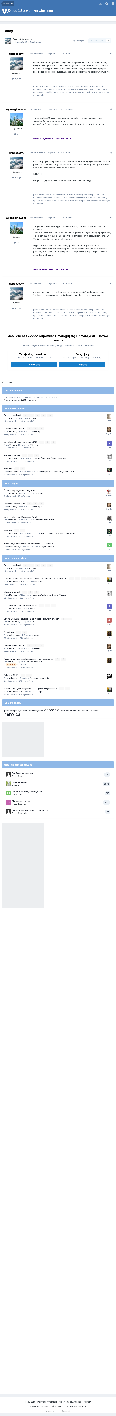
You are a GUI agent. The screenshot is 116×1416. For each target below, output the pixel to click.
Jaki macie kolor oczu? (14, 428)
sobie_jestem (15, 635)
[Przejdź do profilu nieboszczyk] (8, 41)
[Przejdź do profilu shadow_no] (109, 518)
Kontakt (87, 1402)
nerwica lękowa (36, 710)
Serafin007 (21, 400)
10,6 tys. (18, 78)
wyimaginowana (16, 109)
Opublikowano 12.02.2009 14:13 (51, 53)
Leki (34, 622)
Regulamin (30, 1402)
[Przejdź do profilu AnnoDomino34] (109, 620)
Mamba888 (14, 546)
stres (25, 710)
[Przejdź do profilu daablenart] (8, 802)
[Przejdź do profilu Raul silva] (109, 443)
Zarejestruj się (33, 364)
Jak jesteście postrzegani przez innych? (30, 810)
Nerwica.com (43, 10)
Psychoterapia (47, 546)
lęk (79, 710)
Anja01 (20, 785)
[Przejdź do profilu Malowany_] (109, 470)
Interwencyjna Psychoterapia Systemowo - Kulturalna (28, 544)
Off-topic (32, 418)
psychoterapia (10, 710)
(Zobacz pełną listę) (52, 397)
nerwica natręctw (68, 710)
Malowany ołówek (12, 455)
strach (96, 710)
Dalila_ (12, 418)
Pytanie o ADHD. (11, 675)
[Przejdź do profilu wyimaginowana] (16, 119)
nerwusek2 (14, 622)
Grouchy (13, 431)
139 (18, 134)
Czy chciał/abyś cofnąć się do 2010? (21, 442)
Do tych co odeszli (12, 415)
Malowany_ (32, 400)
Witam (36, 635)
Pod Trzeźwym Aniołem (22, 773)
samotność (87, 710)
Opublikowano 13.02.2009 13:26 (51, 283)
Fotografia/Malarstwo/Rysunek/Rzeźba (49, 458)
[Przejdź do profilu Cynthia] (109, 633)
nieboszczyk (25, 39)
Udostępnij (80, 41)
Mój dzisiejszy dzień (21, 801)
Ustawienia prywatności (70, 1402)
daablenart (22, 804)
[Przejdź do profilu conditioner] (109, 429)
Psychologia (35, 42)
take (11, 662)
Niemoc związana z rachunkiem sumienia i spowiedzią (29, 659)
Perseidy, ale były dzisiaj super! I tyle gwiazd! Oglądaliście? (31, 688)
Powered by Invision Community (58, 1411)
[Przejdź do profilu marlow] (8, 793)
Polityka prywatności (47, 1402)
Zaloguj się (82, 364)
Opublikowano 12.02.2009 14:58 (51, 217)
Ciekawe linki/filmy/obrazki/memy (27, 792)
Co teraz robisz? (19, 782)
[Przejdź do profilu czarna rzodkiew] (109, 676)
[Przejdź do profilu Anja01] (8, 783)
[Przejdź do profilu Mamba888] (109, 545)
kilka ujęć (8, 469)
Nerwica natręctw (34, 662)
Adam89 (13, 678)
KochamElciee (15, 581)
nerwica (12, 714)
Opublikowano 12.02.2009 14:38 (51, 109)
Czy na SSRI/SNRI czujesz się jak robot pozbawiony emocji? (31, 619)
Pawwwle (13, 493)
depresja (51, 710)
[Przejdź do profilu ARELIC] (109, 416)
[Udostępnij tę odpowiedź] (111, 53)
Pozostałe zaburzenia (44, 520)
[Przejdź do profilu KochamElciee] (109, 579)
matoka (12, 520)
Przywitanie (9, 632)
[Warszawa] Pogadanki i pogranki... (20, 490)
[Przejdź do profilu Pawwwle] (108, 491)
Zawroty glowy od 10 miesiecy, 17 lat (20, 517)
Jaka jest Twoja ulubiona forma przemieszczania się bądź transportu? (36, 578)
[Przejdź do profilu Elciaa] (109, 456)
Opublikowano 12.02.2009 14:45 (51, 153)
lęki (20, 710)
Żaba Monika (9, 400)
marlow (21, 794)
